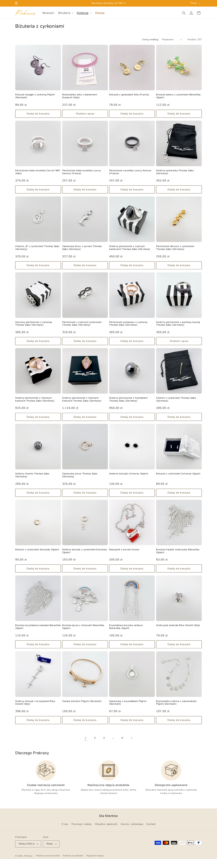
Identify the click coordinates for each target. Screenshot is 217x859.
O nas (65, 824)
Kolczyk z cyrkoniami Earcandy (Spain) (37, 549)
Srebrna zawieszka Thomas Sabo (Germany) (175, 172)
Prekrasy (28, 856)
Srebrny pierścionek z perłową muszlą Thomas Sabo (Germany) (178, 323)
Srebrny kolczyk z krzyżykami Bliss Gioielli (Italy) (35, 702)
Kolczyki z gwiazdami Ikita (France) (129, 94)
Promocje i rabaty (82, 824)
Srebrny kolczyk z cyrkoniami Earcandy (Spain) (84, 551)
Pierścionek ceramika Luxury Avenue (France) (130, 172)
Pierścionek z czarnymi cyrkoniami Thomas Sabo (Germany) (82, 323)
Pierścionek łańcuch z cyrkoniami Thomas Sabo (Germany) (175, 247)
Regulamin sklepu (95, 855)
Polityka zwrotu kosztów (48, 855)
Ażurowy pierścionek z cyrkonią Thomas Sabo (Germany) (33, 323)
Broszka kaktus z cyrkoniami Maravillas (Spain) (178, 96)
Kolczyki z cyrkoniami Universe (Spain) (178, 473)
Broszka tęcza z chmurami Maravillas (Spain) (83, 626)
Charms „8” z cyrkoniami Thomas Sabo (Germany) (37, 247)
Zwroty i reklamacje (132, 824)
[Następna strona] (131, 738)
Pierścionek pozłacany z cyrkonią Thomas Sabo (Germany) (128, 323)
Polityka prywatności (73, 855)
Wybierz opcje (85, 113)
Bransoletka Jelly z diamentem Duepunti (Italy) (79, 96)
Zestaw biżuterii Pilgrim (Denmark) (82, 701)
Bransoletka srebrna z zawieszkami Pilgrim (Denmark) (176, 702)
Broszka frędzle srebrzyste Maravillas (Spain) (177, 551)
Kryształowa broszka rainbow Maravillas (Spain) (126, 626)
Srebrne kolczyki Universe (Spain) (128, 473)
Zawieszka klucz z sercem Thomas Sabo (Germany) (82, 247)
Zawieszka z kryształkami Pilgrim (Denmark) (127, 702)
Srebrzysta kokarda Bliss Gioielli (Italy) (178, 625)
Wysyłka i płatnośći (106, 824)
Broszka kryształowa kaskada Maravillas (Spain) (38, 626)
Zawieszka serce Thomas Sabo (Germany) (79, 475)
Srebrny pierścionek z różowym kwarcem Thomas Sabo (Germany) (34, 399)
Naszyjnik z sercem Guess (124, 549)
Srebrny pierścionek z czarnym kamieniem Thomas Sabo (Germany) (129, 247)
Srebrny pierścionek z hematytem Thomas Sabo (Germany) (128, 399)
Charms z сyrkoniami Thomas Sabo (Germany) (176, 399)
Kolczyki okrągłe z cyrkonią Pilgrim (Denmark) (35, 96)
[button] (65, 13)
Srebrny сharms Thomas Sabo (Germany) (32, 475)
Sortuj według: (150, 39)
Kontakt (150, 824)
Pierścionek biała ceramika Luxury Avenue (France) (81, 172)
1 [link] (86, 738)
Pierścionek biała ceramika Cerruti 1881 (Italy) (37, 172)
